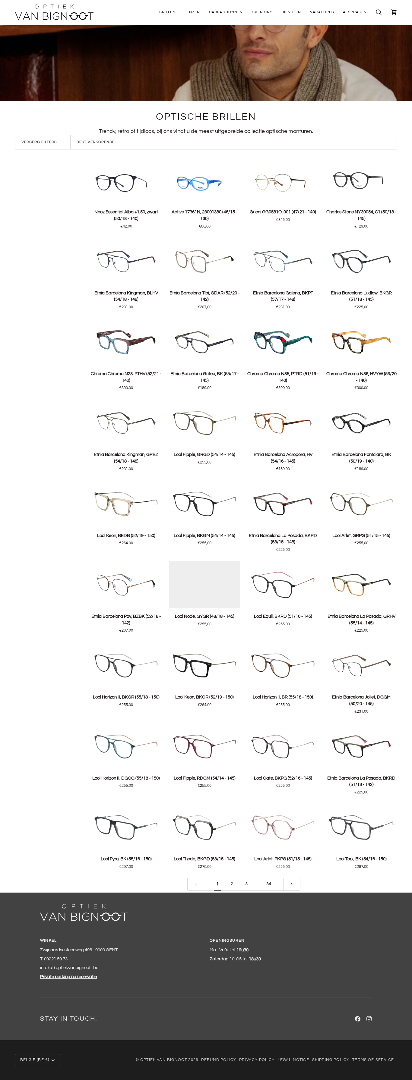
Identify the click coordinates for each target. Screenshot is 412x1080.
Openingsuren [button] (227, 940)
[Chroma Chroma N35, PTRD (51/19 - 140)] (283, 342)
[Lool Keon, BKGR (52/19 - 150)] (204, 665)
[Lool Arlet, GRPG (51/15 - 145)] (361, 503)
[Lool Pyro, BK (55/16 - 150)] (126, 827)
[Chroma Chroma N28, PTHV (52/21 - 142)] (126, 342)
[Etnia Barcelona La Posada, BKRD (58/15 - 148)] (283, 503)
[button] (167, 12)
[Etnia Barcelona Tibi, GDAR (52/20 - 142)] (204, 261)
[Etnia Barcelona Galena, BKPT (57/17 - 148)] (283, 261)
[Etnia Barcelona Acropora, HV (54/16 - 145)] (283, 423)
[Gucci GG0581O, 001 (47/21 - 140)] (283, 180)
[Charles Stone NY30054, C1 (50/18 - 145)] (361, 180)
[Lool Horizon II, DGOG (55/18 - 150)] (126, 746)
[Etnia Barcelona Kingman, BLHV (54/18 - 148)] (126, 261)
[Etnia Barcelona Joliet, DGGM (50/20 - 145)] (361, 665)
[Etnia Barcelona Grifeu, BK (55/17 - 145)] (204, 342)
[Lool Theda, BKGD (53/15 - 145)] (204, 827)
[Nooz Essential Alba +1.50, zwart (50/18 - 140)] (126, 180)
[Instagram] (369, 1019)
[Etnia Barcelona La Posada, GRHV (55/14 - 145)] (361, 584)
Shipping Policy (331, 1060)
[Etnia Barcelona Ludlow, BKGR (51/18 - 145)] (361, 261)
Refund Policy (218, 1060)
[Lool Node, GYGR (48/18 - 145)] (204, 584)
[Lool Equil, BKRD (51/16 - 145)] (283, 584)
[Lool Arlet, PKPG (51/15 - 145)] (283, 827)
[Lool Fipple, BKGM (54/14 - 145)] (204, 503)
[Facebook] (357, 1019)
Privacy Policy (256, 1060)
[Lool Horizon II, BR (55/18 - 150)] (283, 665)
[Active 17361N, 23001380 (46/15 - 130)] (204, 180)
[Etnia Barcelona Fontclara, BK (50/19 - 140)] (361, 423)
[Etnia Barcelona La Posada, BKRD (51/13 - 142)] (361, 746)
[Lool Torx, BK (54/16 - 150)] (361, 827)
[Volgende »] (291, 884)
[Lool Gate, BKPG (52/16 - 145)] (283, 746)
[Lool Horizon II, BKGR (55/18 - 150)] (126, 665)
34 (268, 884)
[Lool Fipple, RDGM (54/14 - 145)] (204, 746)
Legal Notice (293, 1060)
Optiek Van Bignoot (163, 1060)
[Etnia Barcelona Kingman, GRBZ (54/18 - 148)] (126, 423)
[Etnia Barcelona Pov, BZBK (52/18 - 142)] (126, 584)
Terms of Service (373, 1060)
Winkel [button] (48, 940)
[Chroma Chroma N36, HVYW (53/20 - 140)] (361, 342)
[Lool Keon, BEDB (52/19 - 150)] (126, 503)
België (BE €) (34, 1060)
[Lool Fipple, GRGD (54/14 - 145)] (204, 423)
